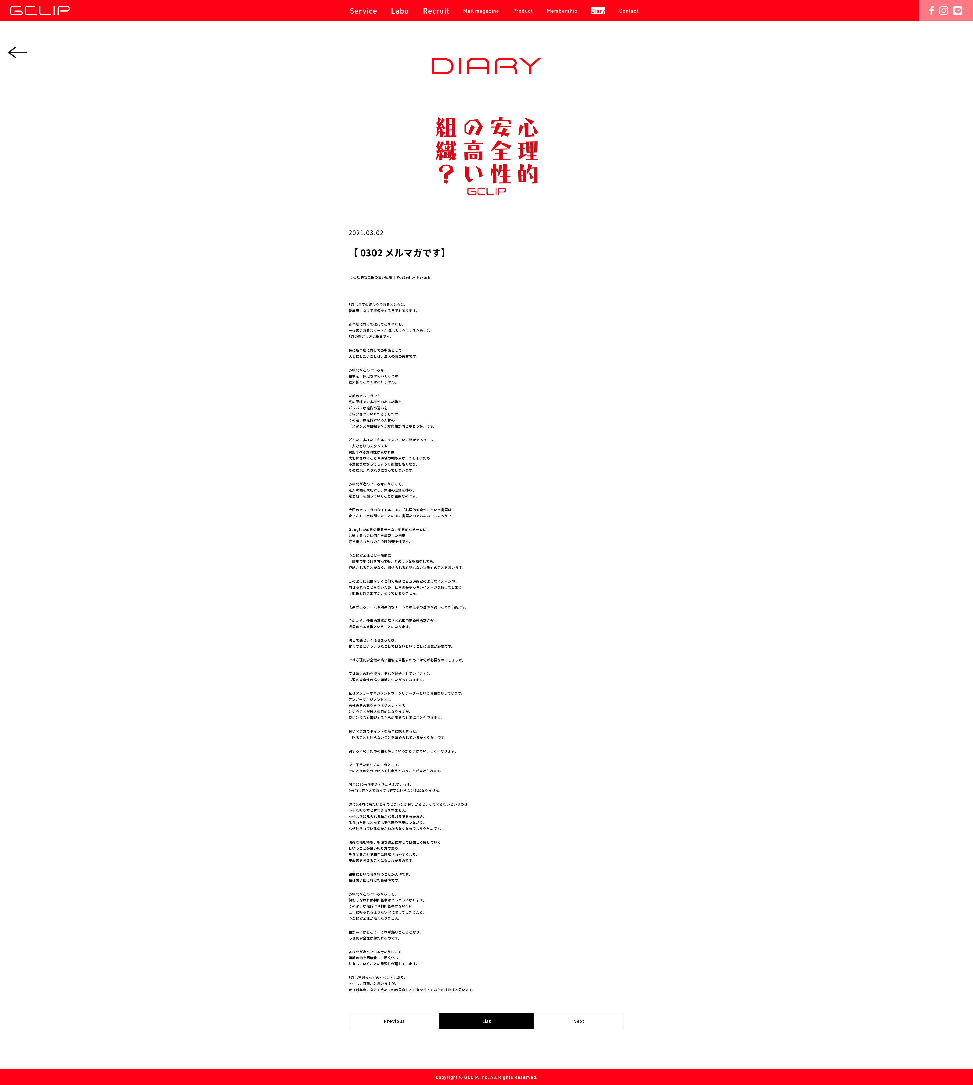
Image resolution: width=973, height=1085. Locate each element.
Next (579, 1021)
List (486, 1021)
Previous (394, 1021)
